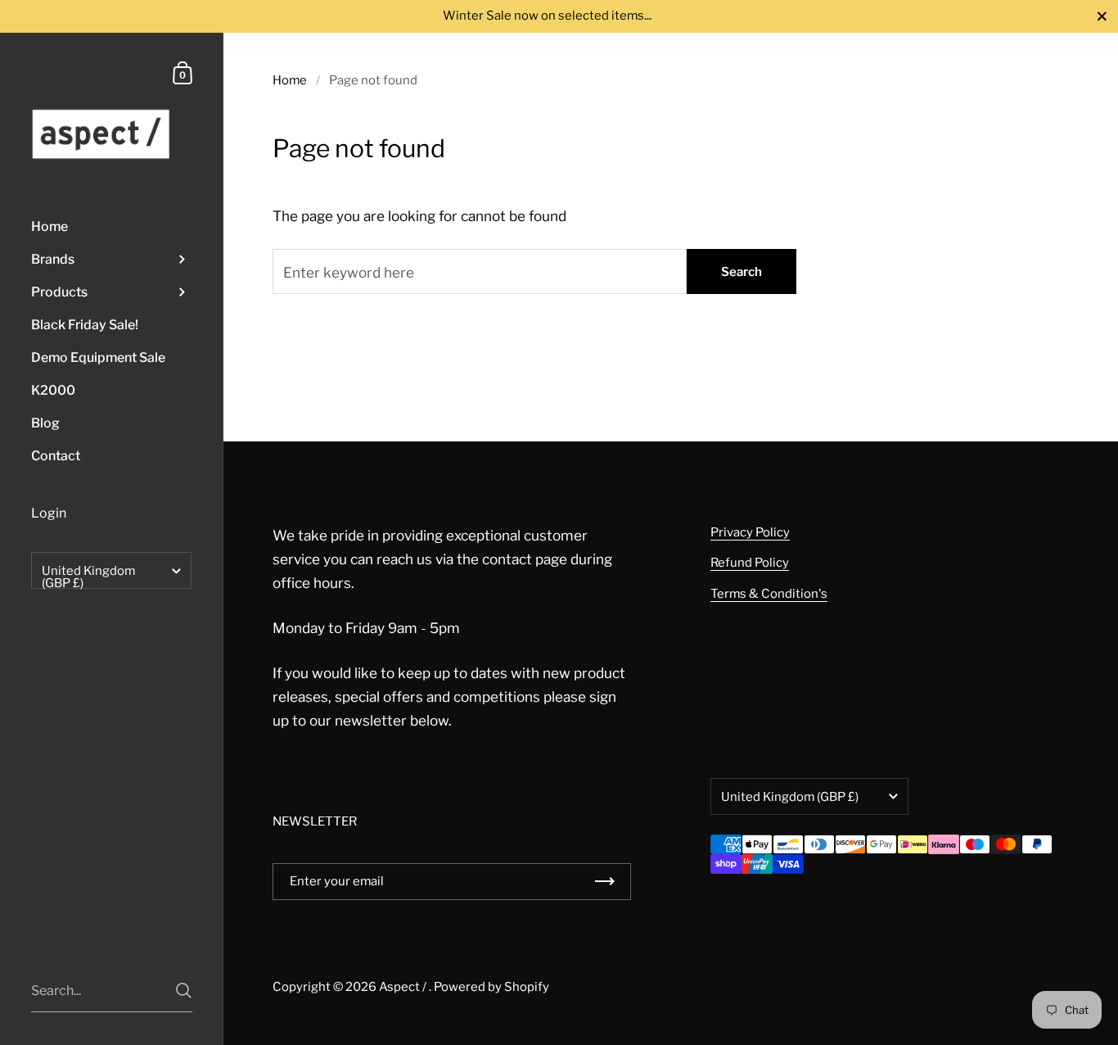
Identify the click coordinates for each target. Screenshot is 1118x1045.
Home (290, 80)
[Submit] (183, 990)
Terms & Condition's (768, 593)
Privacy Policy (750, 532)
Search (741, 272)
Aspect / (404, 986)
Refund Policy (749, 562)
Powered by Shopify (491, 986)
